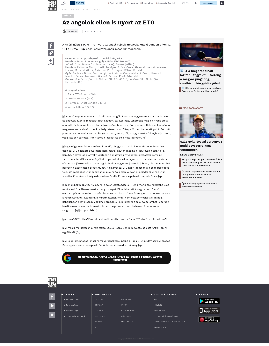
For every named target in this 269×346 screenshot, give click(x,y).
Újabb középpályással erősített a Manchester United (199, 185)
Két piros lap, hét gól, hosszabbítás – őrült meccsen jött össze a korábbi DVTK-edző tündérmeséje (202, 162)
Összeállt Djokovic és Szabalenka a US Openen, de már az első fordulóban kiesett (201, 174)
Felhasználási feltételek (166, 316)
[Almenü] (63, 3)
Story (124, 305)
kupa (97, 9)
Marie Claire (127, 322)
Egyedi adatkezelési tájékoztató (169, 322)
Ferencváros (132, 3)
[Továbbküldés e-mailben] (51, 53)
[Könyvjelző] (51, 61)
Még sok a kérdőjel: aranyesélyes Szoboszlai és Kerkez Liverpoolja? (201, 89)
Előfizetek (208, 3)
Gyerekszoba (127, 311)
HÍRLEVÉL (158, 305)
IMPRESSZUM (159, 311)
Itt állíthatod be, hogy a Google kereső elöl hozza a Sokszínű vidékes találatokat (120, 258)
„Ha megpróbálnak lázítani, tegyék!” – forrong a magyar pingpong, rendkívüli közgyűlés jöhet (200, 77)
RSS (155, 299)
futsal (76, 9)
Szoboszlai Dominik (166, 3)
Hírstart (98, 305)
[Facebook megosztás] (51, 45)
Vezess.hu (99, 311)
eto (65, 9)
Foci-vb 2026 (116, 3)
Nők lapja (126, 316)
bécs (87, 9)
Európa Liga (147, 3)
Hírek (68, 15)
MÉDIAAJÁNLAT (160, 327)
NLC (96, 327)
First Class (99, 316)
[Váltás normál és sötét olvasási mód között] (195, 3)
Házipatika (126, 299)
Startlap (98, 299)
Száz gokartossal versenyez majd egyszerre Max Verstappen (201, 145)
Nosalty (98, 322)
